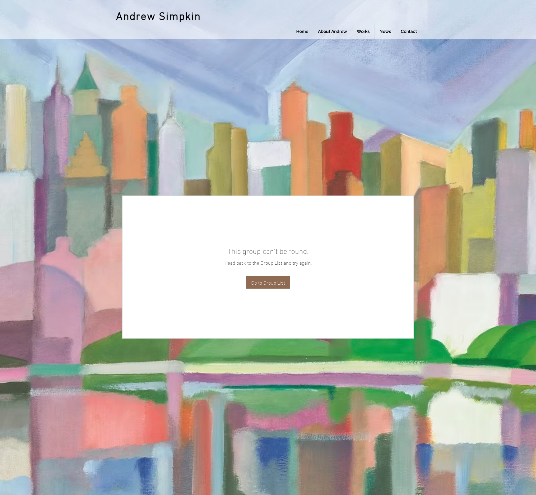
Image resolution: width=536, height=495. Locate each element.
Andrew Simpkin (158, 17)
